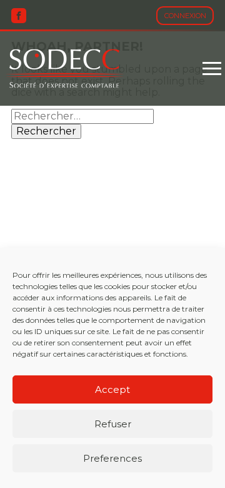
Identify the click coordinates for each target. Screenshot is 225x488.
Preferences (112, 458)
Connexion (185, 15)
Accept (112, 389)
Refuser (112, 424)
